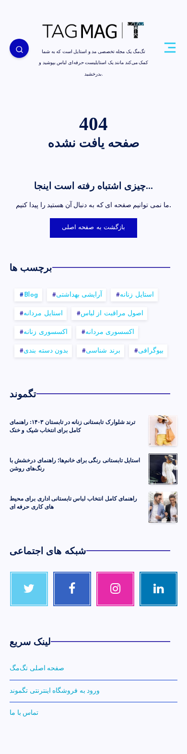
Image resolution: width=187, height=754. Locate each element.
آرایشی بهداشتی (79, 295)
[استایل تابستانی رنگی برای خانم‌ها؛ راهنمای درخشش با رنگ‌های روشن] (163, 469)
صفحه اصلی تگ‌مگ (37, 668)
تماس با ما (24, 713)
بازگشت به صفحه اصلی (94, 227)
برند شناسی (103, 351)
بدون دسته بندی (45, 351)
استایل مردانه (43, 313)
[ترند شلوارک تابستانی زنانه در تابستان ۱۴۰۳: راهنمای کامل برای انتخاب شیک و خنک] (163, 430)
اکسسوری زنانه (45, 332)
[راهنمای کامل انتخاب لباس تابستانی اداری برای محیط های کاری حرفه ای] (163, 507)
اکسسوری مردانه (110, 332)
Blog (31, 295)
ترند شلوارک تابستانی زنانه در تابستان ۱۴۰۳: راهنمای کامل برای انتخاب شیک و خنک (72, 426)
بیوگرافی (151, 351)
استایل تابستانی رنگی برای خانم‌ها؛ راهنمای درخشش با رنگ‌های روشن (75, 464)
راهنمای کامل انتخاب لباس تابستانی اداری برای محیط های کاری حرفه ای (73, 502)
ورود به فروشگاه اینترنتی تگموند (55, 691)
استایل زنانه (137, 295)
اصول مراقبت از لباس (112, 313)
